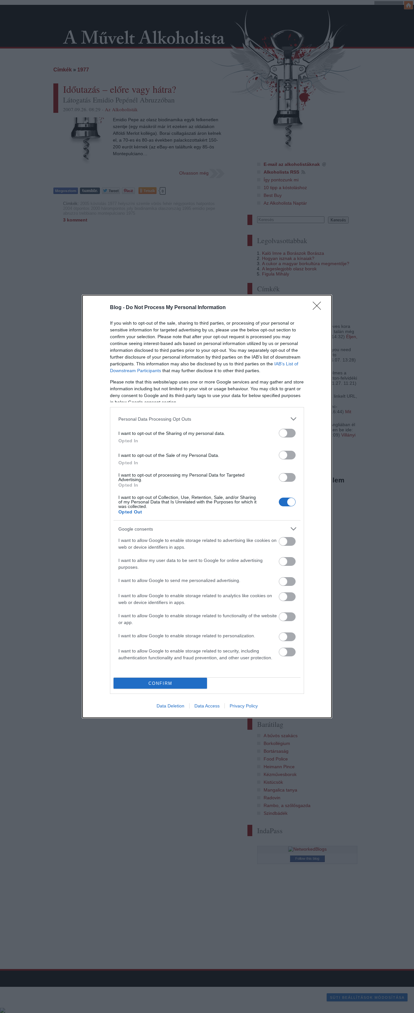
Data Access (207, 705)
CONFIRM (160, 683)
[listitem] (207, 418)
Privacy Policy (244, 705)
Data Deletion (170, 705)
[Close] (319, 308)
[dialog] (207, 506)
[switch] (287, 433)
